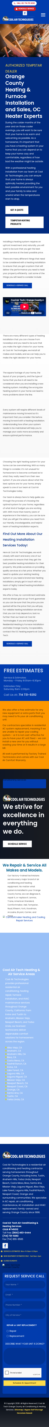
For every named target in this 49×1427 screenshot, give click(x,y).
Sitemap (19, 1409)
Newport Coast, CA (17, 1086)
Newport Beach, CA (17, 1083)
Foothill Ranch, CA (16, 1063)
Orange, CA (13, 1089)
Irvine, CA (12, 1067)
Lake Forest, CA (15, 1070)
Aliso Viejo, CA (14, 1047)
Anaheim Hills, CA (16, 1054)
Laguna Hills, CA (15, 1073)
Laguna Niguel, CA (17, 1076)
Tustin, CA (12, 1096)
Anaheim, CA (14, 1050)
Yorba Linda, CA (15, 1099)
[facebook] (25, 13)
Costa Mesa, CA (15, 1060)
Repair (13, 1331)
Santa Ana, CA (15, 1093)
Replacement (17, 1336)
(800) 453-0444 (21, 1232)
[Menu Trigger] (43, 14)
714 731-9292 (27, 695)
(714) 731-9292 (10, 1235)
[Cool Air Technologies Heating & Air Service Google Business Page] (24, 950)
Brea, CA (11, 1057)
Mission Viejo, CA (16, 1080)
